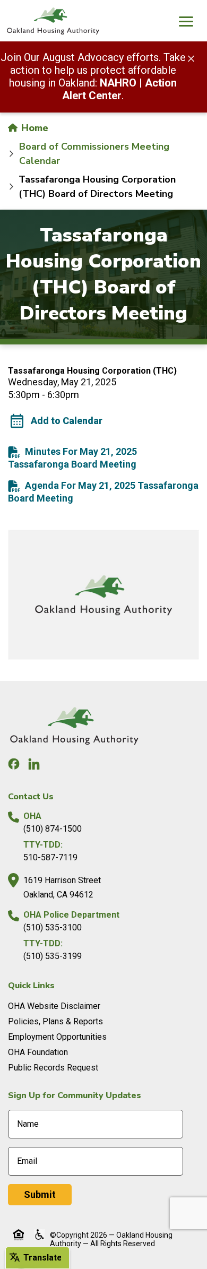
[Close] (191, 57)
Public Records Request (53, 1068)
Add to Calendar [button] (66, 420)
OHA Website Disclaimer (54, 1006)
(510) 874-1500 (52, 829)
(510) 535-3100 (52, 927)
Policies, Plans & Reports (55, 1021)
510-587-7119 (50, 857)
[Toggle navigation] (186, 23)
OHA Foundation (38, 1052)
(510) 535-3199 (52, 956)
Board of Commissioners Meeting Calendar (94, 153)
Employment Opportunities (57, 1037)
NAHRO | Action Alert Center (119, 89)
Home (33, 128)
